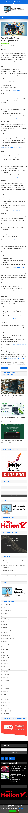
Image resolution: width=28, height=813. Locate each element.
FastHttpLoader (6, 630)
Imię (2, 485)
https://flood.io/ (13, 318)
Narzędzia (10, 364)
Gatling (15, 362)
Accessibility (6, 605)
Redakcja (13, 45)
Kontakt (10, 3)
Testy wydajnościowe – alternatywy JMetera (12, 395)
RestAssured (6, 688)
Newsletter (16, 3)
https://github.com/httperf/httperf (18, 239)
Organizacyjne (6, 674)
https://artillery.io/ (14, 118)
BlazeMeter (9, 362)
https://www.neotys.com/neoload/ (18, 344)
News (4, 666)
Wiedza (4, 705)
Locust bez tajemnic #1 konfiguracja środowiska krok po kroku (13, 418)
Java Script (5, 644)
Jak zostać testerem (8, 638)
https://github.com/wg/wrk (16, 90)
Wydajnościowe (5, 43)
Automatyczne (6, 610)
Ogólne (4, 671)
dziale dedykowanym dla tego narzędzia (15, 358)
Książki (4, 655)
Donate (4, 624)
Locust (3, 364)
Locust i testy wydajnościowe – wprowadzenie (12, 440)
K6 (3, 652)
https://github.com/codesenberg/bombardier (11, 147)
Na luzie (4, 663)
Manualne (5, 658)
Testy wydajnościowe (19, 364)
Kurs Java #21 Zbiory (8, 570)
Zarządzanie (6, 713)
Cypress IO (5, 621)
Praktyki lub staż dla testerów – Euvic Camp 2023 (5, 368)
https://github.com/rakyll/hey (17, 267)
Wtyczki (4, 708)
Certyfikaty (5, 618)
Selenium (5, 691)
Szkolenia (5, 697)
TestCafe (5, 699)
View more (21, 808)
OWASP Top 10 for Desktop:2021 (10, 573)
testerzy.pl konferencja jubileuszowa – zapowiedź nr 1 (14, 576)
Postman (5, 680)
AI (3, 607)
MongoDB (5, 660)
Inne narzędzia (6, 635)
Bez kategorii (6, 613)
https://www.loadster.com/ (16, 293)
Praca (4, 683)
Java (4, 641)
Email (2, 490)
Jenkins (4, 646)
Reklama (5, 685)
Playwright (5, 677)
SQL (4, 694)
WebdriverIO (6, 702)
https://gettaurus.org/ (15, 210)
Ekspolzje (5, 627)
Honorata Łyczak (14, 421)
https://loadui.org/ (14, 177)
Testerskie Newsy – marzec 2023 (24, 368)
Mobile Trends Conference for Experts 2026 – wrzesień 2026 (13, 561)
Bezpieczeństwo (7, 616)
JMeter (21, 362)
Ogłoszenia (5, 669)
